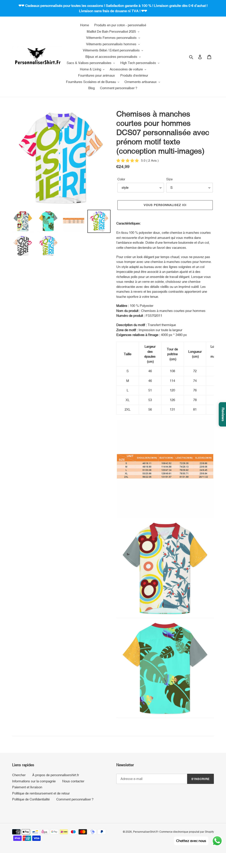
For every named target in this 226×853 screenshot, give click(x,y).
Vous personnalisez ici (165, 205)
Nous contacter (73, 781)
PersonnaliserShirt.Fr (145, 831)
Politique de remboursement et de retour (41, 793)
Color (121, 179)
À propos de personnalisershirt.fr (55, 775)
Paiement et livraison (27, 787)
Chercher (19, 775)
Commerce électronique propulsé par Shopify (186, 831)
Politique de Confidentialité (31, 799)
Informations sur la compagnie (34, 781)
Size (169, 179)
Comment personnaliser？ (75, 799)
